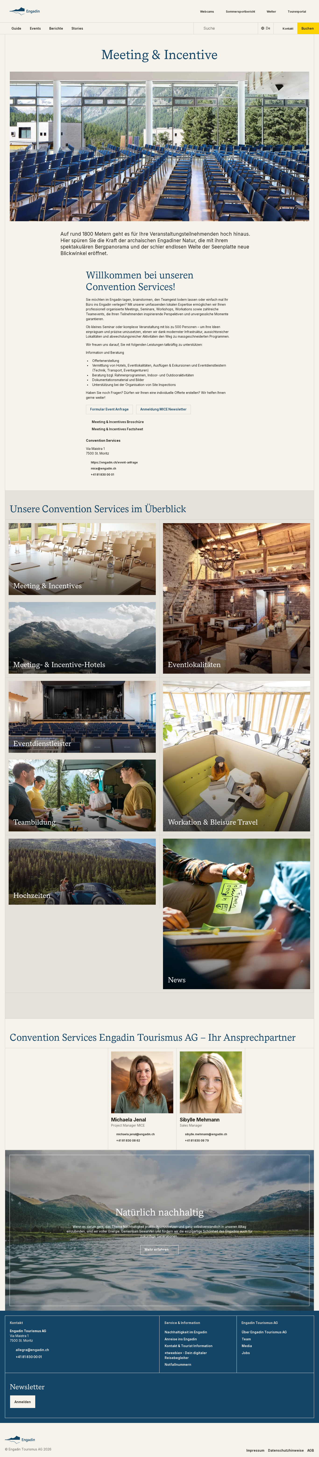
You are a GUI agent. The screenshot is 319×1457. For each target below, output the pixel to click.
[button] (16, 28)
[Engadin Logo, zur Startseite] (31, 11)
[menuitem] (35, 28)
